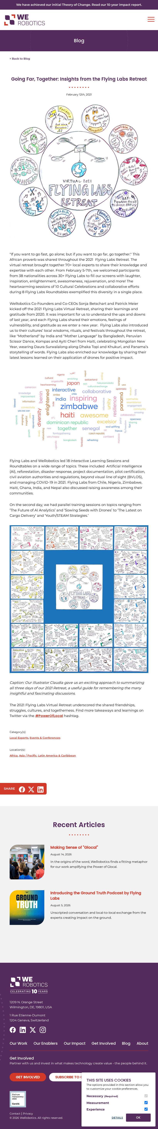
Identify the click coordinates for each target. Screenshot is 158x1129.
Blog (126, 1043)
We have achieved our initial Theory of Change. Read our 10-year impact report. (79, 5)
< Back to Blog (20, 58)
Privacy (28, 1113)
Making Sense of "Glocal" (74, 847)
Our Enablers (46, 1043)
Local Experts (19, 738)
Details (117, 1117)
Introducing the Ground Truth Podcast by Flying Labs (95, 895)
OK (138, 1117)
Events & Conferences (45, 738)
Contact (15, 1113)
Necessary (102, 1096)
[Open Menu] (151, 19)
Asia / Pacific (28, 755)
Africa (14, 755)
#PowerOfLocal (49, 715)
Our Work (18, 1043)
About (142, 1043)
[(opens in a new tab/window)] (22, 789)
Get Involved (104, 1043)
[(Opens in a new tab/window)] (79, 1099)
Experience (96, 1109)
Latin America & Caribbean (57, 755)
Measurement (98, 1103)
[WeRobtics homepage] (24, 20)
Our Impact (75, 1043)
